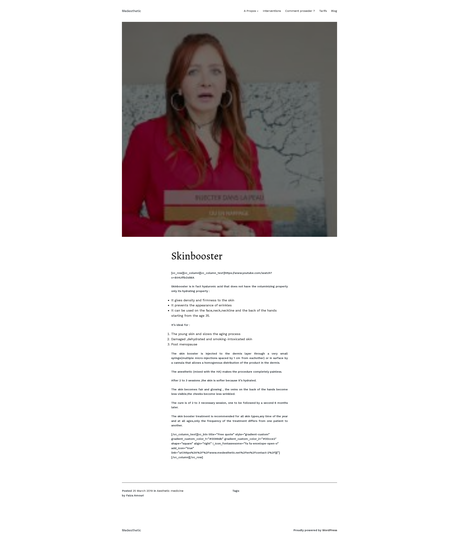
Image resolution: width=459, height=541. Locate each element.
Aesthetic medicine (170, 490)
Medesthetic (131, 11)
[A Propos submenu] (258, 11)
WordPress (329, 530)
